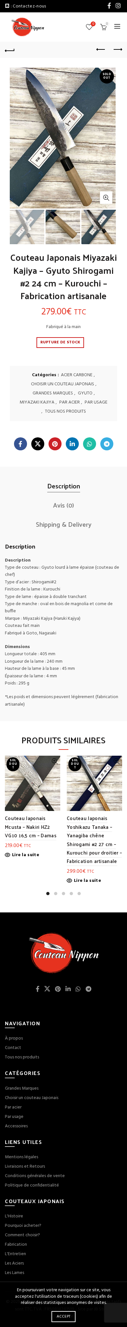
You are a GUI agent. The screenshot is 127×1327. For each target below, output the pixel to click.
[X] (37, 443)
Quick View (54, 761)
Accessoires (16, 1126)
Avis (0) (63, 505)
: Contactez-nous (28, 6)
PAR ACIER (69, 402)
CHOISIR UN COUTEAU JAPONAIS (62, 384)
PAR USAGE (96, 402)
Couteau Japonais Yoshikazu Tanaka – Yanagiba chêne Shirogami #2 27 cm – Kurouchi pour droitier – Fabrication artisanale (94, 839)
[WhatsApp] (89, 443)
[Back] (10, 49)
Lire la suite (25, 855)
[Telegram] (106, 443)
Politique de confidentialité (32, 1185)
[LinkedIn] (72, 443)
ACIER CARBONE (76, 375)
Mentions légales (21, 1157)
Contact (13, 1048)
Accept (64, 1316)
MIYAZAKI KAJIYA (37, 402)
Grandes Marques (21, 1088)
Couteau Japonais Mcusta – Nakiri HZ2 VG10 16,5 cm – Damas (30, 827)
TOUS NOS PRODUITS (65, 411)
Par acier (13, 1107)
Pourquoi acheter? (23, 1225)
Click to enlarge (106, 198)
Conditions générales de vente (35, 1176)
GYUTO (85, 393)
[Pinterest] (55, 443)
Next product (117, 49)
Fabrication (16, 1244)
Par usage (14, 1117)
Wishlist (93, 24)
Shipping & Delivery (64, 524)
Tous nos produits (22, 1057)
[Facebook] (20, 443)
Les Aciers (14, 1263)
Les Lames (14, 1273)
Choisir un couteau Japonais (31, 1098)
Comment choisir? (22, 1235)
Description (63, 486)
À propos (14, 1038)
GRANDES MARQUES (53, 393)
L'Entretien (15, 1254)
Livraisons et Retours (25, 1166)
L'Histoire (14, 1216)
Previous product (101, 49)
